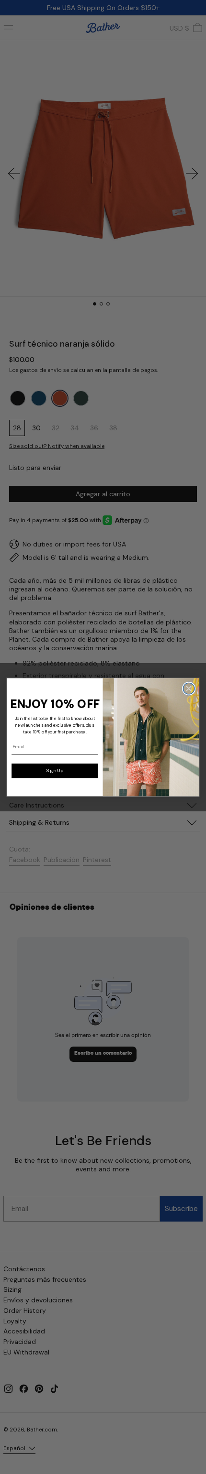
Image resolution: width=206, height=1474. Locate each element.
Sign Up (54, 770)
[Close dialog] (189, 688)
